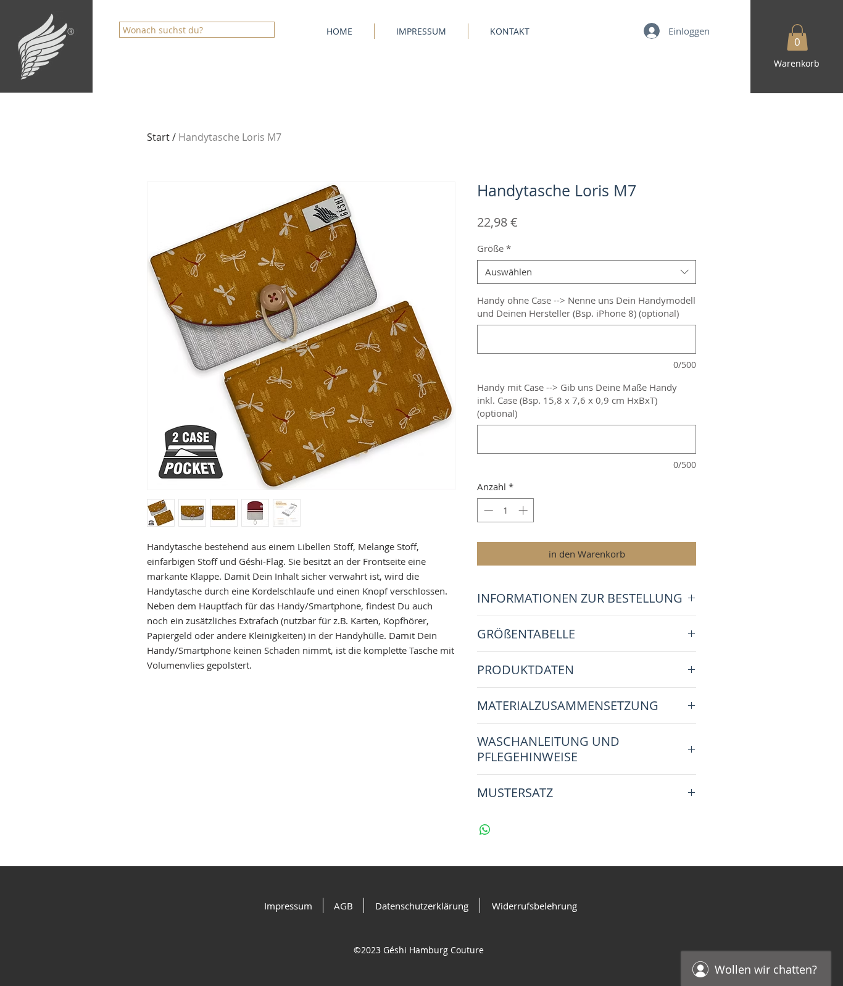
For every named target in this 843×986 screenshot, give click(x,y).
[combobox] (586, 272)
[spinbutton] (506, 510)
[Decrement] (487, 510)
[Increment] (524, 510)
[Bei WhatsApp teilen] (485, 829)
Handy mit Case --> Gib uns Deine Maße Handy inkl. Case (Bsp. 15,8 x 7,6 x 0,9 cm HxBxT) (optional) (577, 400)
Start (158, 137)
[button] (797, 37)
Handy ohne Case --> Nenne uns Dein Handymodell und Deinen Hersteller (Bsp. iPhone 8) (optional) (586, 306)
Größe (494, 248)
